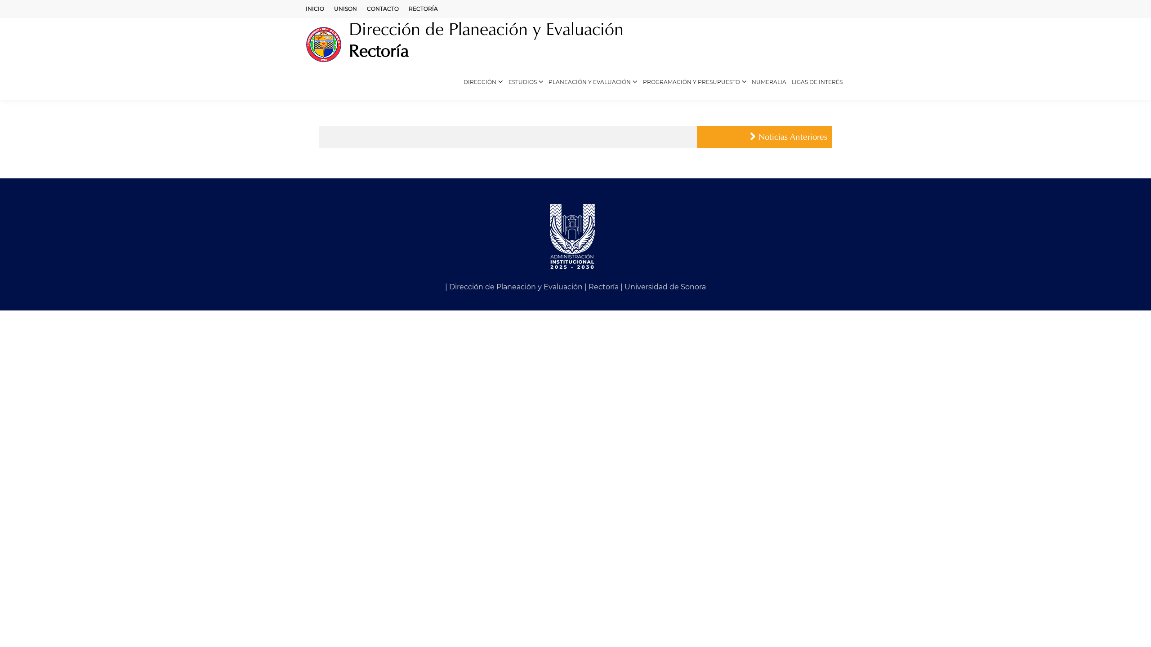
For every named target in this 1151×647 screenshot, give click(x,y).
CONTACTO (383, 8)
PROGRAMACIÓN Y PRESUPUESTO (691, 82)
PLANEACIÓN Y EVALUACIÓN (590, 82)
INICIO (315, 8)
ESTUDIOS (523, 82)
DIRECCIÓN (480, 82)
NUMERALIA (769, 82)
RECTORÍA (423, 8)
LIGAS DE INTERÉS (817, 82)
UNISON (345, 8)
